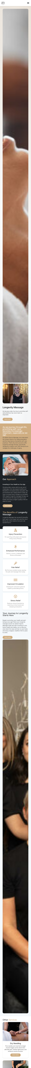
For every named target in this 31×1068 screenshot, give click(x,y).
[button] (28, 3)
